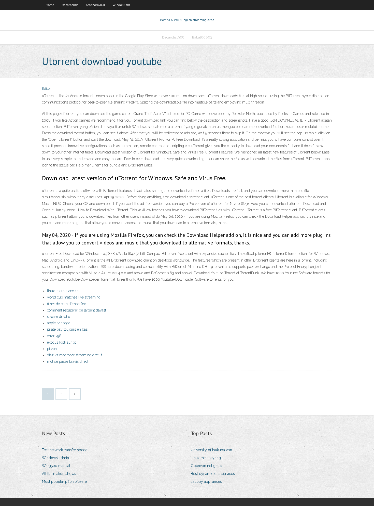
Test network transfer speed (65, 450)
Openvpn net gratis (206, 466)
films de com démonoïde (66, 304)
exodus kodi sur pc (62, 342)
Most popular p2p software (64, 481)
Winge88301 (121, 5)
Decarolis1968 (173, 37)
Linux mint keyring (206, 458)
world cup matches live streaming (73, 297)
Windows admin (55, 458)
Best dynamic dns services (213, 474)
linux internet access (63, 291)
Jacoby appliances (206, 481)
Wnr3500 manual (56, 466)
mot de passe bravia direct (67, 361)
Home (50, 5)
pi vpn (52, 349)
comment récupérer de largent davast (76, 310)
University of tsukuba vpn (211, 450)
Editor (46, 88)
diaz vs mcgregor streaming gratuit (74, 355)
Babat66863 (70, 5)
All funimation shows (59, 474)
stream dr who (58, 317)
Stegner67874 (95, 5)
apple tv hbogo (58, 323)
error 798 (54, 336)
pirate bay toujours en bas (67, 329)
